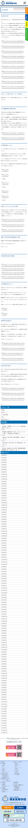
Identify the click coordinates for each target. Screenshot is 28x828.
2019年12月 (4, 645)
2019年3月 (4, 666)
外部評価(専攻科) (23, 738)
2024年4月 (4, 521)
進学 (16, 766)
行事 (2, 417)
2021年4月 (4, 607)
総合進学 (16, 768)
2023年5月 (4, 548)
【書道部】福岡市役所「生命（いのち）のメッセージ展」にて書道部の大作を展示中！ (14, 432)
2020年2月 (4, 640)
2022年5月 (4, 576)
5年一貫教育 (17, 774)
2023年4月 (4, 550)
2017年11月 (4, 704)
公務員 (16, 772)
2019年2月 (4, 668)
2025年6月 (4, 488)
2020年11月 (4, 619)
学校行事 (3, 783)
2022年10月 (4, 564)
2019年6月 (4, 659)
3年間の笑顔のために (5, 775)
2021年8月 (4, 597)
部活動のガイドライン (13, 738)
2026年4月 (4, 465)
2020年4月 (4, 635)
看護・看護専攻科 (17, 773)
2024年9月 (4, 510)
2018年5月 (4, 690)
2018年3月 (4, 694)
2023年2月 (4, 555)
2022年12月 (4, 559)
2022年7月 (4, 571)
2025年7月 (4, 486)
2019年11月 (4, 647)
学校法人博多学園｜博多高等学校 (14, 825)
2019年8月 (4, 654)
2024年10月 (4, 507)
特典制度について (5, 791)
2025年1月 (4, 500)
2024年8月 (4, 512)
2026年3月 (4, 467)
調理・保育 (17, 771)
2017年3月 (4, 723)
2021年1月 (4, 614)
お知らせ (3, 412)
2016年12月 (4, 730)
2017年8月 (4, 711)
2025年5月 (4, 491)
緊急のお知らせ (5, 419)
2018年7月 (4, 685)
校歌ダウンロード (5, 772)
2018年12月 (4, 673)
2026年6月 (4, 460)
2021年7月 (4, 600)
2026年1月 (4, 472)
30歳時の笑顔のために (5, 777)
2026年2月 (4, 469)
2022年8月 (4, 569)
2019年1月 (4, 671)
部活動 (3, 410)
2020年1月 (4, 642)
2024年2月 (4, 526)
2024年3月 (4, 524)
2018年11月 (4, 676)
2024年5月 (4, 519)
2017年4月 (4, 721)
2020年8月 (4, 626)
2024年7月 (4, 514)
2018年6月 (4, 687)
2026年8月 (4, 455)
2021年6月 (4, 602)
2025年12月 (4, 474)
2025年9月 (4, 481)
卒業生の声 (4, 786)
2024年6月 (4, 517)
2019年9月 (4, 652)
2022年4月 (4, 578)
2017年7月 (4, 713)
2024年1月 (4, 529)
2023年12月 (4, 531)
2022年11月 (4, 562)
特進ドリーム (17, 765)
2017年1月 (4, 728)
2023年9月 (4, 538)
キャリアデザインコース (18, 767)
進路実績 (16, 782)
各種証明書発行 (17, 787)
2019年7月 (4, 657)
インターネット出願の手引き (6, 781)
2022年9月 (4, 566)
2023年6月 (4, 545)
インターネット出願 (5, 779)
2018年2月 (4, 697)
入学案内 (4, 788)
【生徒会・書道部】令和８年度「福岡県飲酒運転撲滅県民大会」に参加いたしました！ (14, 449)
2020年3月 (4, 638)
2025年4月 (4, 493)
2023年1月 (4, 557)
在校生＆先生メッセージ (6, 785)
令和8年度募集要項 (5, 789)
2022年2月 (4, 583)
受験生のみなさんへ (6, 778)
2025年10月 (4, 479)
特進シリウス (17, 764)
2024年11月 (4, 505)
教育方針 (3, 765)
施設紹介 (3, 769)
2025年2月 (4, 498)
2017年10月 (4, 706)
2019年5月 (4, 661)
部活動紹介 (4, 784)
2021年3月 (4, 609)
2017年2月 (4, 725)
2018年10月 (4, 678)
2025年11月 (4, 476)
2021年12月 (4, 588)
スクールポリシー (2, 738)
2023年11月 (4, 533)
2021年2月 (4, 612)
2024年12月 (4, 502)
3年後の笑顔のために (5, 776)
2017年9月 (4, 709)
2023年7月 (4, 543)
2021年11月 (4, 590)
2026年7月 (4, 457)
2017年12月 (4, 702)
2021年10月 (4, 593)
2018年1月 (4, 699)
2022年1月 (4, 585)
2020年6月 (4, 630)
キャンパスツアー (5, 767)
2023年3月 (4, 552)
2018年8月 (4, 683)
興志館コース (17, 763)
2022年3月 (4, 581)
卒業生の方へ (17, 786)
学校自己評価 (18, 738)
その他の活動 (4, 414)
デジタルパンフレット (5, 771)
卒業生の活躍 (17, 788)
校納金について (4, 790)
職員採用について (18, 790)
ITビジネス (17, 770)
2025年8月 (4, 484)
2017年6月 (4, 716)
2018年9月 (4, 680)
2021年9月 (4, 595)
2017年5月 (4, 718)
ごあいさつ (4, 764)
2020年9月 (4, 623)
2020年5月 (4, 633)
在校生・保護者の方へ (19, 785)
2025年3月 (4, 495)
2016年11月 (4, 732)
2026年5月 (4, 462)
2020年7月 (4, 628)
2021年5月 (4, 604)
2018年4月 (4, 692)
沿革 (3, 766)
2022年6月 (4, 574)
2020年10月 (4, 621)
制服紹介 (3, 770)
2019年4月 (4, 664)
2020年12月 (4, 616)
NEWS (3, 762)
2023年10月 (4, 536)
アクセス (16, 783)
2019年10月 (4, 649)
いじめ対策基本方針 (7, 738)
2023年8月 (4, 540)
